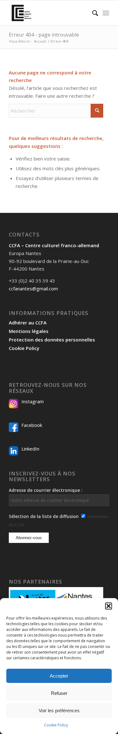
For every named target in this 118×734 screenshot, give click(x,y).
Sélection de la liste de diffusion (44, 516)
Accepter (59, 676)
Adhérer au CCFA (28, 322)
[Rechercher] (92, 13)
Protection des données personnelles (52, 339)
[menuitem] (92, 13)
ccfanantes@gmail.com (33, 288)
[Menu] (106, 12)
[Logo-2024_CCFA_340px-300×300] (49, 13)
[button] (108, 606)
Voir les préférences (59, 710)
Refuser (59, 693)
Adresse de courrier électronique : (45, 490)
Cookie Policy (56, 725)
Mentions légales (28, 331)
